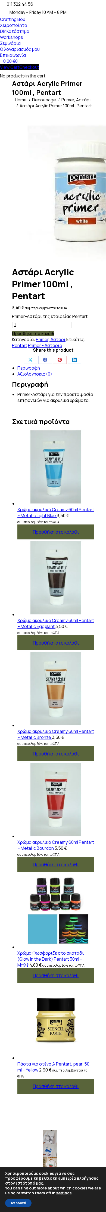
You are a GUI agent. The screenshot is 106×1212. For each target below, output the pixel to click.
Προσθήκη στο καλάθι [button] (56, 532)
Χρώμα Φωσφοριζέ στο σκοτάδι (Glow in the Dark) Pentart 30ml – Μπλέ (50, 959)
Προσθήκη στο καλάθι (33, 333)
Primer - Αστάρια (45, 345)
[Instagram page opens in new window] (16, 1162)
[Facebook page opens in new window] (16, 1146)
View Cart (9, 67)
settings (63, 1193)
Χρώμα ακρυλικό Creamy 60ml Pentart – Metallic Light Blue (55, 512)
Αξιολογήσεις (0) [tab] (34, 374)
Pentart (19, 345)
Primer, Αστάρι (51, 339)
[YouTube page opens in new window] (16, 1154)
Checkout (29, 67)
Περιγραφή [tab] (28, 368)
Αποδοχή (18, 1203)
